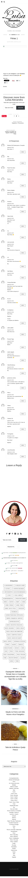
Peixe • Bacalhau (19, 651)
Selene (9, 405)
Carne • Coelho (14, 798)
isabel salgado (10, 352)
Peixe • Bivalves (14, 836)
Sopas (11, 661)
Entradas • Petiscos (14, 812)
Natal (23, 648)
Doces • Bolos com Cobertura (14, 631)
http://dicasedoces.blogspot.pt (13, 250)
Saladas (23, 657)
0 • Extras (10, 114)
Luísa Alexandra (11, 450)
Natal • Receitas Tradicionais (14, 821)
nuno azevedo (10, 242)
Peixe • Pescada (21, 654)
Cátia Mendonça (11, 365)
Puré (5, 657)
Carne (23, 601)
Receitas (14, 845)
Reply (22, 163)
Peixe (11, 651)
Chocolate (21, 608)
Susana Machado (11, 282)
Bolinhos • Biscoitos (14, 788)
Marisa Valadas (11, 190)
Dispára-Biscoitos (14, 621)
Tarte (15, 744)
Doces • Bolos (20, 628)
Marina (9, 179)
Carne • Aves (14, 793)
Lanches (14, 644)
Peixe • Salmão (14, 841)
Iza (8, 230)
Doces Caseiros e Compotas (14, 810)
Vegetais (14, 857)
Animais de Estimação (14, 779)
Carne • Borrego (14, 795)
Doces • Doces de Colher (14, 638)
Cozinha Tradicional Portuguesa (14, 615)
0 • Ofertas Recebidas (18, 588)
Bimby (17, 601)
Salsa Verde (10, 216)
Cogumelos (14, 611)
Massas (17, 648)
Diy (14, 807)
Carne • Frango (9, 605)
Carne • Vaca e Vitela (10, 608)
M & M (8, 298)
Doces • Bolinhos (9, 628)
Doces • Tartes (7, 641)
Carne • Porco (19, 605)
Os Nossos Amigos (14, 824)
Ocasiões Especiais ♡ (14, 822)
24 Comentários (16, 114)
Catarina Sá (10, 418)
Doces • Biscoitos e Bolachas (14, 624)
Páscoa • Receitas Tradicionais (14, 829)
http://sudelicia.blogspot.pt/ (13, 291)
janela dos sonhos (11, 378)
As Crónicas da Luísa (14, 34)
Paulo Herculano (11, 167)
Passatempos (14, 831)
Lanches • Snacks (14, 814)
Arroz (5, 601)
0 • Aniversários (8, 585)
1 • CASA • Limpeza (17, 595)
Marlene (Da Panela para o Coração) (16, 145)
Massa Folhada (8, 648)
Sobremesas (15, 708)
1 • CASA (9, 595)
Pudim (14, 843)
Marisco (21, 644)
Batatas (12, 601)
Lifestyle (14, 815)
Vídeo (17, 661)
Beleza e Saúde (14, 786)
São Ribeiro (10, 271)
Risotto (14, 848)
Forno (7, 644)
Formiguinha (10, 433)
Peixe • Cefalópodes (9, 654)
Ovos (6, 651)
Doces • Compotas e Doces (14, 634)
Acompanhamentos (8, 598)
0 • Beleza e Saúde (20, 585)
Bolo (14, 790)
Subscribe (20, 107)
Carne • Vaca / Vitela (14, 802)
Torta (14, 855)
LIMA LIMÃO (10, 327)
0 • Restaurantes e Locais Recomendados (14, 592)
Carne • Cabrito (14, 797)
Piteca (8, 392)
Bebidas (14, 785)
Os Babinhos (10, 310)
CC (8, 257)
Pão (14, 827)
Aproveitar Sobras (21, 598)
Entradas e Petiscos (19, 641)
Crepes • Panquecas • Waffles (14, 618)
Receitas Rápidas (13, 657)
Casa (14, 803)
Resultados (14, 846)
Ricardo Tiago (10, 339)
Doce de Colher (14, 809)
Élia (8, 156)
